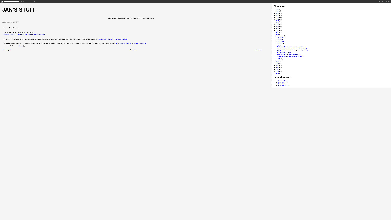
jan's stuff (19, 10)
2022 (277, 17)
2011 (277, 64)
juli (279, 45)
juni (279, 58)
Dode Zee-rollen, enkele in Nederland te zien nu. (291, 47)
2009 (277, 67)
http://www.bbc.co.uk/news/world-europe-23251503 (112, 39)
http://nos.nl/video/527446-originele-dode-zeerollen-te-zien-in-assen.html (25, 34)
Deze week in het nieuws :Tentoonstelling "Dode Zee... (293, 49)
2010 (277, 65)
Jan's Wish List (282, 82)
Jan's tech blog (282, 81)
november (281, 37)
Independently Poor (283, 85)
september (281, 41)
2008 (277, 69)
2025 (277, 12)
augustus (280, 43)
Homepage (133, 50)
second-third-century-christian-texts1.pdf (289, 54)
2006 (277, 73)
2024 (277, 13)
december (281, 36)
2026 (277, 10)
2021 (277, 19)
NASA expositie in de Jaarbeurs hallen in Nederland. (292, 51)
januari (280, 60)
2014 (277, 32)
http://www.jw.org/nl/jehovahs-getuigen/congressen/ (131, 43)
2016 (277, 28)
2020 (277, 21)
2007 (277, 71)
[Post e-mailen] (24, 45)
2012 (277, 62)
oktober (280, 39)
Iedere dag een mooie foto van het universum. (290, 56)
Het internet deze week (284, 52)
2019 (277, 23)
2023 (277, 15)
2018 (277, 24)
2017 (277, 26)
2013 (277, 34)
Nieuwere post (7, 50)
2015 (277, 30)
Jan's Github (281, 84)
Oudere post (258, 50)
